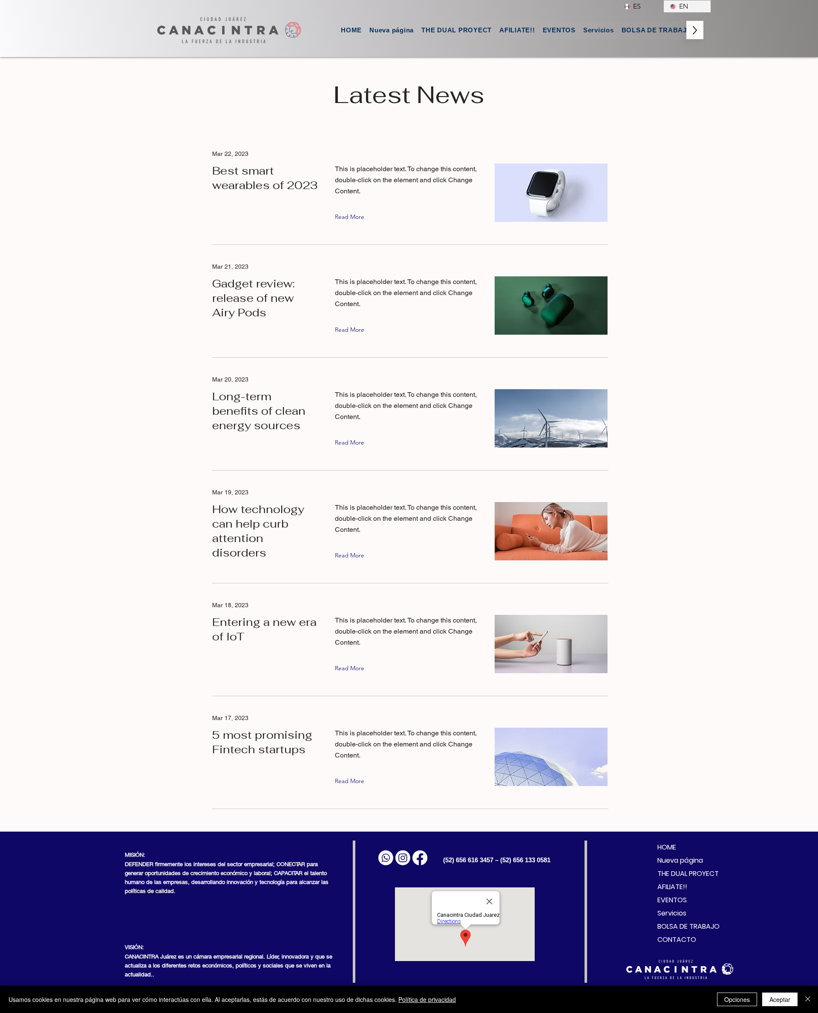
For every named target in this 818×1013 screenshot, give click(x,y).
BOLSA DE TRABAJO (682, 926)
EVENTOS (672, 900)
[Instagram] (402, 857)
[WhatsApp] (385, 857)
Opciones (737, 999)
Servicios (671, 913)
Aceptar (779, 999)
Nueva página (680, 860)
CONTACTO (676, 939)
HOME (666, 847)
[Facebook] (419, 857)
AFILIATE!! (672, 887)
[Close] (808, 999)
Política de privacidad (427, 999)
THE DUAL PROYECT (682, 873)
